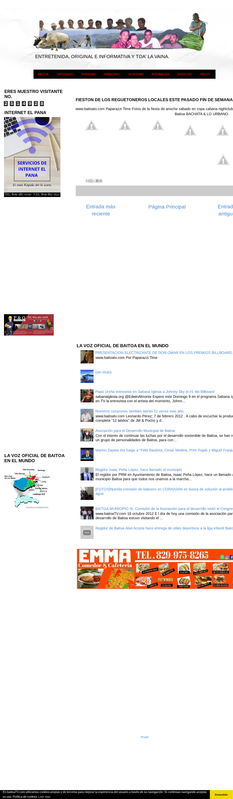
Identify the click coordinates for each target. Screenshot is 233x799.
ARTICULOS (65, 74)
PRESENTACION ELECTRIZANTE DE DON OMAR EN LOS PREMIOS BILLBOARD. (164, 353)
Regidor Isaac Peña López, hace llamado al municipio (138, 470)
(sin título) (103, 372)
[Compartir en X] (94, 181)
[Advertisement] (103, 281)
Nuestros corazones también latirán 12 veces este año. (140, 411)
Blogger (145, 737)
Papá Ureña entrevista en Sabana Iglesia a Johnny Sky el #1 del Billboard (154, 392)
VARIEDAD (88, 74)
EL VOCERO (136, 74)
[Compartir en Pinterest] (100, 181)
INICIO (205, 74)
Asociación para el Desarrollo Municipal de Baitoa (135, 431)
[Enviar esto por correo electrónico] (87, 181)
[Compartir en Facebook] (97, 181)
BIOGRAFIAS (160, 74)
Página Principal (167, 207)
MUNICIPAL (112, 74)
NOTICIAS (185, 74)
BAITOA (43, 74)
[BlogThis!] (91, 181)
